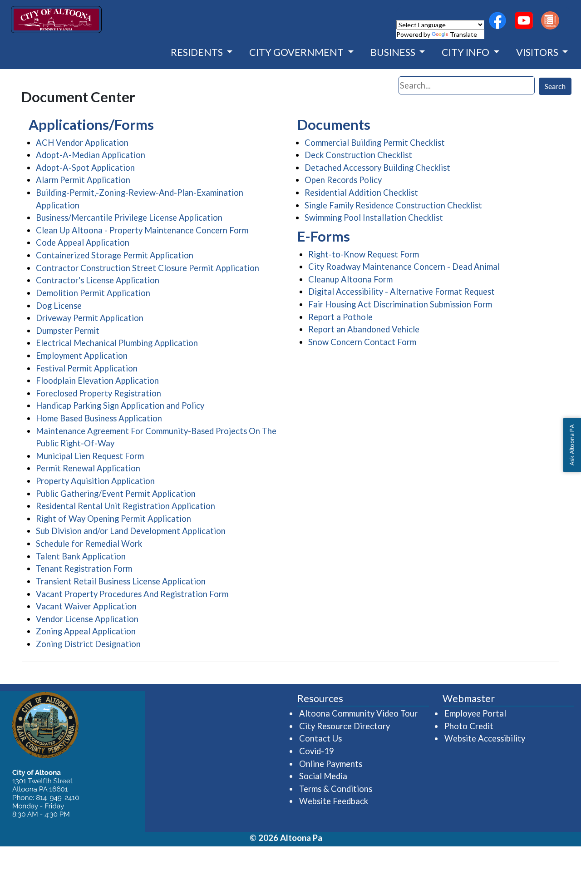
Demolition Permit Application (93, 293)
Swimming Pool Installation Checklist (374, 217)
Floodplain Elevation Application (97, 381)
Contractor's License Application (97, 280)
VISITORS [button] (538, 52)
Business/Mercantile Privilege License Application (129, 217)
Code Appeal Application (82, 242)
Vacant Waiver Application (86, 606)
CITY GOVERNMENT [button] (297, 52)
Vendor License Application (87, 619)
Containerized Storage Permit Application (114, 255)
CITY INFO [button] (466, 52)
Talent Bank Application (81, 556)
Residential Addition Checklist (361, 193)
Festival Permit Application (87, 368)
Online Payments (330, 764)
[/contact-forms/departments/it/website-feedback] (550, 20)
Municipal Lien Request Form (90, 456)
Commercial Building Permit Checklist (375, 143)
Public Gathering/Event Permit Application (116, 494)
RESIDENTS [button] (198, 52)
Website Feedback (333, 801)
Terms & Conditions (335, 789)
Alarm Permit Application (83, 180)
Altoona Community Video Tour (359, 713)
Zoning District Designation (88, 644)
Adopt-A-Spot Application (85, 168)
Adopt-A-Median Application (90, 155)
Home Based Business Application (99, 418)
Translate (463, 34)
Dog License (59, 306)
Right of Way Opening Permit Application (113, 519)
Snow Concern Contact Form (362, 342)
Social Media (323, 776)
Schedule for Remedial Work (89, 544)
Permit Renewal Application (88, 468)
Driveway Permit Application (89, 318)
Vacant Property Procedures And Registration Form (132, 594)
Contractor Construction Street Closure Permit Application (147, 268)
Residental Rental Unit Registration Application (125, 506)
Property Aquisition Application (95, 481)
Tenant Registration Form (84, 569)
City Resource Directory (344, 726)
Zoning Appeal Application (86, 631)
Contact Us (320, 738)
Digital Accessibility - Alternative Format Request (401, 292)
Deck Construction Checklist (358, 155)
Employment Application (82, 356)
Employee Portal (475, 713)
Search (555, 86)
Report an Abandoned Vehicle (363, 329)
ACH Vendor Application (82, 143)
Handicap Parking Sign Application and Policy (120, 405)
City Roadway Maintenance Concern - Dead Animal (404, 267)
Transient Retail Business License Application (121, 581)
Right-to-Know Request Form (363, 254)
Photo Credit (468, 726)
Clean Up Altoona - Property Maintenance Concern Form (142, 230)
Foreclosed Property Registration (98, 393)
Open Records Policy (343, 180)
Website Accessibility (484, 738)
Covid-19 (316, 751)
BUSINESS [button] (393, 52)
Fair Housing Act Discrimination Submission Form (400, 304)
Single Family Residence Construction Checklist (393, 205)
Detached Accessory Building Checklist (377, 168)
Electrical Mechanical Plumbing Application (117, 343)
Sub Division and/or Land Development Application (131, 531)
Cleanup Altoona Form (350, 279)
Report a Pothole (340, 317)
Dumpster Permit (67, 331)
